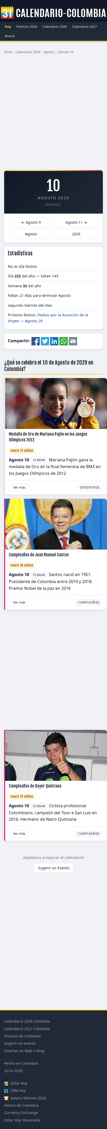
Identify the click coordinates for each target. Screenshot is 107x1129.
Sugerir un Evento (53, 867)
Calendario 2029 (28, 52)
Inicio (8, 52)
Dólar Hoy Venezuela (22, 1120)
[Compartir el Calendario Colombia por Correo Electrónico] (73, 341)
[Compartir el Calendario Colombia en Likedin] (54, 341)
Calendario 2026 (54, 26)
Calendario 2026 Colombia (27, 1021)
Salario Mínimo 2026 (27, 1098)
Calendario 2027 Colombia (27, 1028)
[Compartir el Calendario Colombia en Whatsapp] (63, 341)
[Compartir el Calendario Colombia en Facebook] (35, 341)
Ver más (19, 487)
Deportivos (89, 487)
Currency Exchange (21, 1112)
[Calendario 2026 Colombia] (53, 13)
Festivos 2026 (26, 26)
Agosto (49, 52)
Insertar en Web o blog (24, 1050)
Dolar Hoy (18, 1083)
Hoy (8, 26)
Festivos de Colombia (22, 1036)
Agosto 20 (34, 320)
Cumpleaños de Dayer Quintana (35, 786)
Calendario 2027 (84, 26)
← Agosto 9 (31, 222)
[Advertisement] (53, 114)
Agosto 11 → (76, 222)
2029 (76, 233)
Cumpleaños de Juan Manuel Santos (39, 554)
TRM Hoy (17, 1090)
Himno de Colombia (21, 1105)
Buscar (10, 35)
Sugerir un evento (20, 1043)
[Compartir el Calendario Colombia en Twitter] (45, 341)
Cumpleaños (88, 602)
